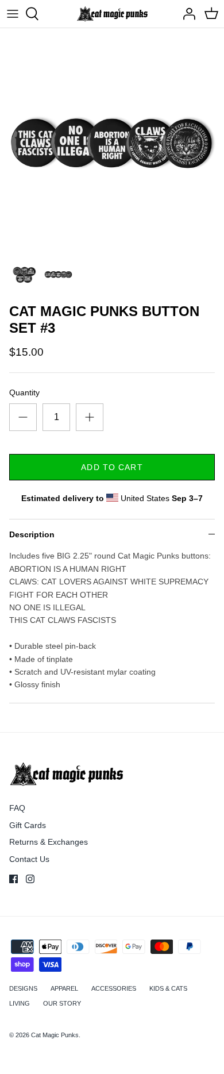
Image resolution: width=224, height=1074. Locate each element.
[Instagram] (30, 879)
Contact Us (29, 859)
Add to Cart (111, 467)
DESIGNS (23, 988)
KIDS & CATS (168, 988)
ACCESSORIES (113, 988)
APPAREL (64, 988)
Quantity (24, 392)
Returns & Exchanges (48, 841)
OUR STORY (62, 1003)
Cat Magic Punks (55, 1034)
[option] (112, 140)
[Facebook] (13, 879)
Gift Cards (27, 825)
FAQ (17, 808)
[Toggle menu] (12, 13)
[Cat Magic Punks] (112, 14)
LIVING (19, 1003)
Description (32, 534)
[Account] (186, 13)
